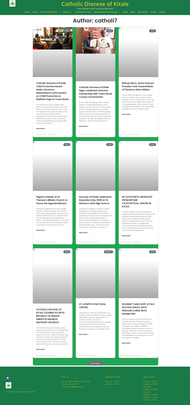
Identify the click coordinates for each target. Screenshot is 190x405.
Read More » (41, 129)
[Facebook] (8, 378)
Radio (125, 12)
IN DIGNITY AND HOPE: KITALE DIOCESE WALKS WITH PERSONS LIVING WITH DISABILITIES (138, 309)
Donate (153, 12)
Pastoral (66, 12)
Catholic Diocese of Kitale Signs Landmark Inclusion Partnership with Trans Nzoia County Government (95, 92)
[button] (96, 363)
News (133, 12)
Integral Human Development (106, 12)
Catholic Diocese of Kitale (95, 4)
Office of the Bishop (48, 12)
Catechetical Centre (83, 12)
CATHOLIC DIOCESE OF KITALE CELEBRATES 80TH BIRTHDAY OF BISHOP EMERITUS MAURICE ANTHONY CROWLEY (50, 316)
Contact (162, 12)
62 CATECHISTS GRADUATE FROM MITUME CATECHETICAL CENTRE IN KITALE (137, 201)
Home (27, 12)
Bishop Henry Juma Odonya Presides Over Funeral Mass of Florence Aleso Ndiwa (138, 86)
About (34, 12)
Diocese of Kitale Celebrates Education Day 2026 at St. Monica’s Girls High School (95, 200)
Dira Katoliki (142, 12)
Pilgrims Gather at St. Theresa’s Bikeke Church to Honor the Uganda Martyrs (51, 200)
